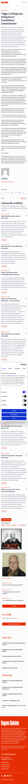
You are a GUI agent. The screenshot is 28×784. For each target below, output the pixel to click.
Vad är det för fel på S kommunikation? (12, 585)
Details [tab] (10, 368)
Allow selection (14, 414)
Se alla (14, 606)
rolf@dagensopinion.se (7, 759)
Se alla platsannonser (14, 624)
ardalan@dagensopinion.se (7, 181)
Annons (8, 525)
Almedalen (23, 198)
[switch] (24, 396)
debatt (14, 525)
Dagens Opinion (5, 764)
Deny (14, 418)
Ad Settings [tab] (17, 368)
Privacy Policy (5, 769)
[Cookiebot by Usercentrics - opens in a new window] (20, 365)
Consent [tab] (4, 368)
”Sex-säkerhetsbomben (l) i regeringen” (13, 600)
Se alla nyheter (6, 519)
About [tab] (24, 368)
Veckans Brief (5, 762)
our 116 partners (10, 375)
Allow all (14, 410)
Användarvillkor (5, 766)
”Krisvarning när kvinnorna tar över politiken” (11, 592)
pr (18, 525)
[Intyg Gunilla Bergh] (11, 539)
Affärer (3, 525)
